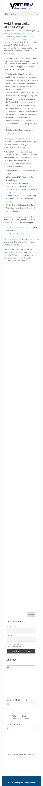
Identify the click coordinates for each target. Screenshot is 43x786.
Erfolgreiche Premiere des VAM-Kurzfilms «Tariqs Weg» (23, 393)
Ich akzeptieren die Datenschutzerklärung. (16, 645)
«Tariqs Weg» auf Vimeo (15, 233)
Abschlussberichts (26, 208)
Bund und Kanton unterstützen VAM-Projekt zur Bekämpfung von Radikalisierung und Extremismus (24, 557)
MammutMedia (30, 783)
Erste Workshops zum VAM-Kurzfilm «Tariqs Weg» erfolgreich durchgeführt (23, 343)
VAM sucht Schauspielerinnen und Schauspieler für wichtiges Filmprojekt (24, 500)
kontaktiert (16, 261)
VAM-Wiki (8, 245)
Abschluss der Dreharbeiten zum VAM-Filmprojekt (23, 446)
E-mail (9, 635)
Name (9, 626)
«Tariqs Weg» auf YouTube (16, 227)
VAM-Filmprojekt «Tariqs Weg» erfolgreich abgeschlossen (24, 292)
